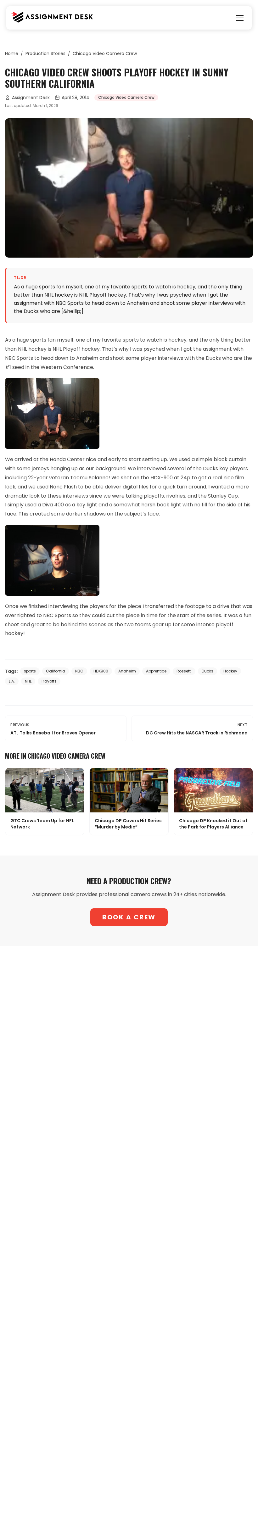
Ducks (207, 671)
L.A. (12, 681)
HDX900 (100, 671)
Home (11, 53)
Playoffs (49, 681)
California (55, 671)
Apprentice (156, 671)
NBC (79, 671)
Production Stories (45, 53)
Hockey (230, 671)
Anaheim (127, 671)
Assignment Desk (31, 97)
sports (30, 671)
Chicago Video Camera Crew (105, 53)
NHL (28, 681)
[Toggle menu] (240, 18)
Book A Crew (129, 917)
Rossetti (184, 671)
